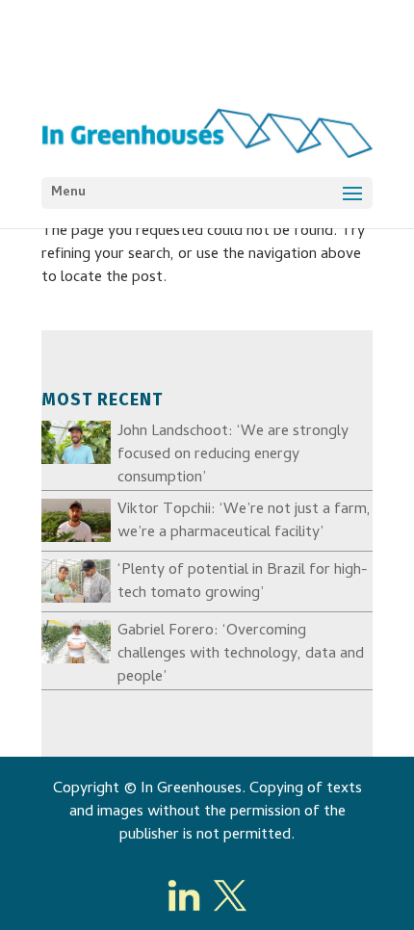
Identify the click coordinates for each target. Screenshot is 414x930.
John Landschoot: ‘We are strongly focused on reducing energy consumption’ (233, 455)
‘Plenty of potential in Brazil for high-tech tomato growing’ (242, 582)
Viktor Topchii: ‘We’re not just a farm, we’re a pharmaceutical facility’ (244, 522)
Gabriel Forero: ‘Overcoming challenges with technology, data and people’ (240, 654)
